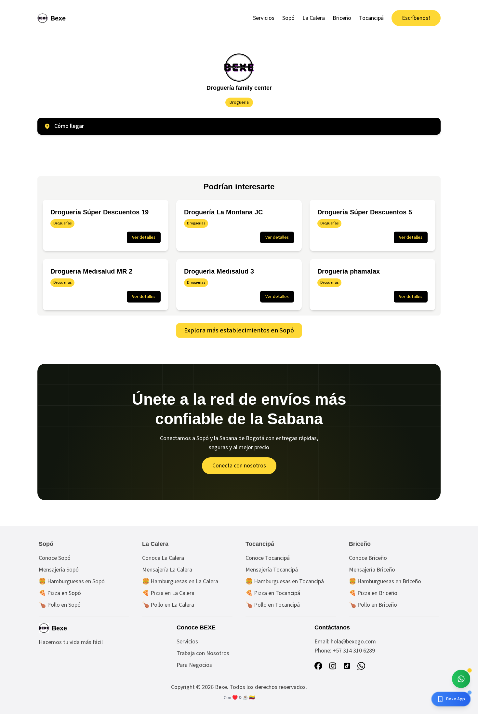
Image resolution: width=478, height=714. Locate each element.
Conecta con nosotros (239, 466)
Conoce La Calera (163, 558)
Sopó (288, 18)
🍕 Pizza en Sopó (60, 593)
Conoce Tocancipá (268, 558)
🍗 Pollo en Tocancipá (273, 605)
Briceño (342, 18)
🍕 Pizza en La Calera (168, 593)
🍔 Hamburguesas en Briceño (385, 581)
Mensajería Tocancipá (272, 570)
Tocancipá (371, 18)
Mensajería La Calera (167, 570)
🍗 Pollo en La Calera (168, 605)
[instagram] (333, 666)
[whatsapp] (361, 666)
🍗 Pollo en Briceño (373, 605)
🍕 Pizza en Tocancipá (273, 593)
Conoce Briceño (368, 558)
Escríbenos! (416, 18)
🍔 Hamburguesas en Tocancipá (285, 581)
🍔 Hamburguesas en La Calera (180, 581)
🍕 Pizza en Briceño (373, 593)
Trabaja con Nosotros (203, 653)
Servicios (263, 18)
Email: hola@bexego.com (345, 642)
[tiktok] (347, 666)
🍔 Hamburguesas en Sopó (72, 581)
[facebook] (318, 666)
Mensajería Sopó (59, 570)
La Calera (313, 18)
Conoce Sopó (55, 558)
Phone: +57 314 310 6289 (344, 651)
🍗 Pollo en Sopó (60, 605)
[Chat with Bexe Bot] (461, 679)
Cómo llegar (69, 126)
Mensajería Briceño (372, 570)
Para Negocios (194, 665)
